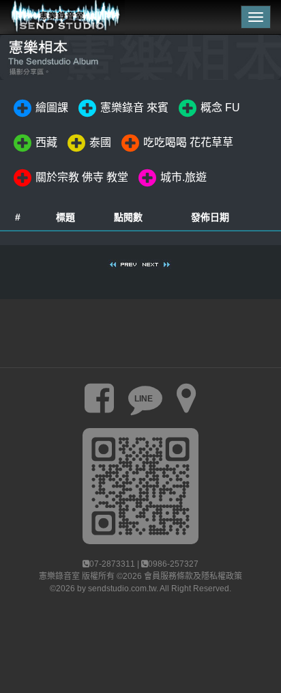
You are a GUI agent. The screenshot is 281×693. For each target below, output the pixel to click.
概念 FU (220, 108)
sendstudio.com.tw (122, 588)
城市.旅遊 (183, 178)
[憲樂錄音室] (62, 17)
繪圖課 (51, 108)
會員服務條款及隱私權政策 (193, 576)
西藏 (46, 143)
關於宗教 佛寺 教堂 (81, 178)
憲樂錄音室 (59, 576)
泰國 (100, 143)
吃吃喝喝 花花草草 (188, 143)
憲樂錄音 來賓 (134, 108)
